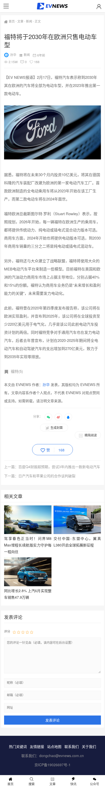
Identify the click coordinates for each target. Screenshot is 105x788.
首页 (12, 21)
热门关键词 (18, 746)
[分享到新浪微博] (58, 417)
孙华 (13, 54)
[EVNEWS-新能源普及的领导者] (52, 7)
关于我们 (89, 746)
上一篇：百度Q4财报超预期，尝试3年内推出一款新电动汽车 (52, 466)
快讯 (73, 784)
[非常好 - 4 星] (27, 631)
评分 (7, 631)
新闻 (29, 21)
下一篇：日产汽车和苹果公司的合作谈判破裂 (39, 475)
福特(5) (17, 371)
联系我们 (71, 746)
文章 (20, 21)
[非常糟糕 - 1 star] (14, 631)
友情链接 (37, 746)
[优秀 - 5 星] (31, 631)
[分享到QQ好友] (68, 417)
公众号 (94, 784)
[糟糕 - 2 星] (18, 631)
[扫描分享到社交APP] (48, 417)
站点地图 (54, 746)
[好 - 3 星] (23, 631)
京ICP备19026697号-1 (52, 764)
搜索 (32, 784)
